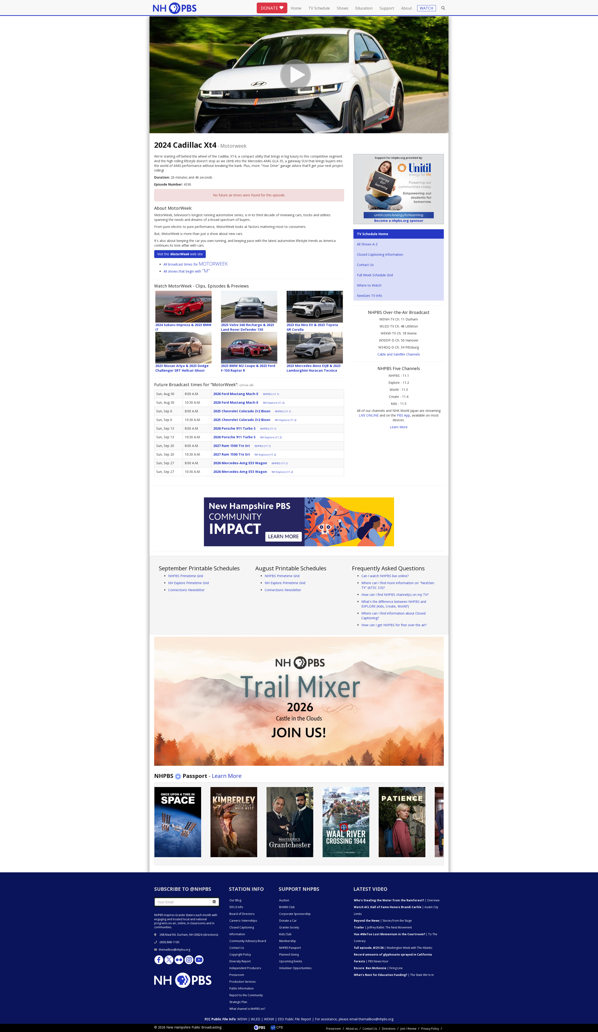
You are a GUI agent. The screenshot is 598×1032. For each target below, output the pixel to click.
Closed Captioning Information (380, 254)
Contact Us (365, 264)
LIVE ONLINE (369, 415)
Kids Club (285, 934)
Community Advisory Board (247, 941)
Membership (287, 941)
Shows (342, 8)
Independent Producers (245, 968)
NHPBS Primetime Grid (185, 576)
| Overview (396, 900)
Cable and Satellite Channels (398, 354)
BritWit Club (287, 907)
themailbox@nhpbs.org (174, 950)
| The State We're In (394, 975)
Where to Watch (369, 285)
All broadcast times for (196, 264)
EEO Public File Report (294, 1019)
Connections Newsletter (186, 590)
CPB (279, 1027)
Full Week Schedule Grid (375, 275)
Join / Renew (408, 1029)
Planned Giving (289, 954)
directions (210, 935)
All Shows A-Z (367, 244)
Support (387, 8)
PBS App (403, 415)
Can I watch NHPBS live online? (385, 576)
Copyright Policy (240, 954)
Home (296, 8)
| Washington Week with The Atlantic (393, 948)
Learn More (399, 427)
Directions (388, 1029)
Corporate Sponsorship (295, 914)
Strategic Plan (238, 1002)
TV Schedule (319, 8)
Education (364, 8)
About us (352, 1029)
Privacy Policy (430, 1029)
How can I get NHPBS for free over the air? (394, 625)
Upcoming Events (290, 961)
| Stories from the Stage (383, 921)
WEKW (269, 1019)
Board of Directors (241, 914)
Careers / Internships (243, 921)
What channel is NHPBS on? (247, 1009)
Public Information (241, 988)
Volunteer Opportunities (295, 968)
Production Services (242, 982)
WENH (242, 1019)
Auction (284, 900)
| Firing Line (378, 968)
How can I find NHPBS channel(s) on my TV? (394, 594)
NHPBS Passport (290, 948)
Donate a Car (288, 921)
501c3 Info (236, 907)
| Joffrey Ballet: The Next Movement (383, 927)
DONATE (270, 8)
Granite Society (289, 927)
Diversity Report (240, 961)
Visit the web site (180, 254)
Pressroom (236, 975)
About (406, 8)
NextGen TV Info (369, 295)
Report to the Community (246, 995)
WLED (255, 1019)
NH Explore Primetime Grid (188, 583)
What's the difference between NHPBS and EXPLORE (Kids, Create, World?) (393, 603)
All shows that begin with (187, 271)
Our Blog (235, 900)
